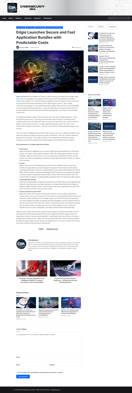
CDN (41, 229)
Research (37, 18)
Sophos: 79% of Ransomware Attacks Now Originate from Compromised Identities (70, 311)
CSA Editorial (22, 47)
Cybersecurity (53, 229)
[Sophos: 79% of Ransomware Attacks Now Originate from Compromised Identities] (71, 302)
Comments (112, 26)
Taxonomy (27, 18)
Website (52, 365)
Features (18, 18)
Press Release (40, 27)
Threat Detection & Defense (54, 27)
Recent (101, 26)
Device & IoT (30, 27)
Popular (90, 26)
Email (18, 365)
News (10, 18)
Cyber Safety (21, 27)
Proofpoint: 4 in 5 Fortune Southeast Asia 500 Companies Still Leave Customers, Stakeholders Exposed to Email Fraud (25, 313)
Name (18, 357)
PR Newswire (48, 18)
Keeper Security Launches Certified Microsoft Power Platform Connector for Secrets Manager (109, 135)
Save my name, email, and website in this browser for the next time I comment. (40, 372)
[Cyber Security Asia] (66, 8)
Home (4, 18)
